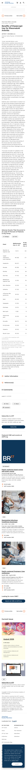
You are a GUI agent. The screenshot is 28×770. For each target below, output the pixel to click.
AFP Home (4, 727)
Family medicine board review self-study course (12, 470)
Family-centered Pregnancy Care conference (13, 572)
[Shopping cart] (17, 2)
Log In (3, 396)
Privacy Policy (15, 760)
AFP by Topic (5, 733)
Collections (4, 736)
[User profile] (20, 2)
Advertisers (16, 736)
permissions (4, 709)
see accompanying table (9, 205)
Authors (16, 727)
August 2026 (8, 639)
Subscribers (17, 733)
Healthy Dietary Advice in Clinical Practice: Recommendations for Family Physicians (12, 647)
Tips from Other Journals (9, 21)
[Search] (23, 2)
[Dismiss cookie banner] (22, 747)
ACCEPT (17, 764)
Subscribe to (8, 682)
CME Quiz (4, 739)
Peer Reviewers (17, 730)
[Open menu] (2, 2)
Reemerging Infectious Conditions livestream (10, 521)
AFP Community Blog (7, 742)
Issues (3, 730)
